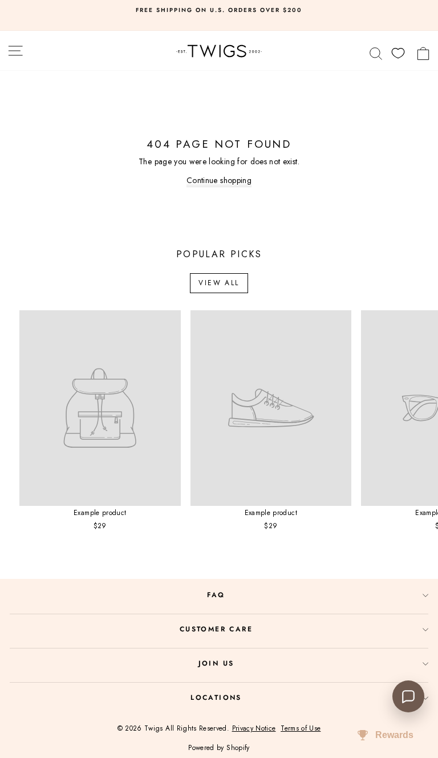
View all (218, 283)
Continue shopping (219, 180)
